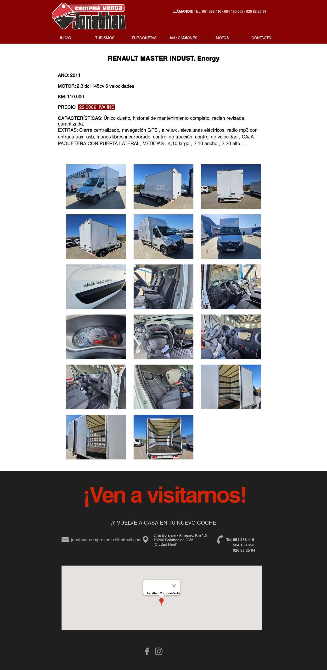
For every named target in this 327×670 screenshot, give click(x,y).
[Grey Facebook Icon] (147, 651)
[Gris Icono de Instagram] (159, 651)
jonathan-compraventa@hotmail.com (106, 539)
